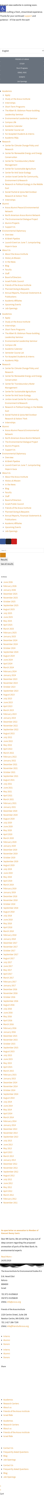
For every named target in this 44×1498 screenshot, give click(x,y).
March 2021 (8, 799)
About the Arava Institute (16, 254)
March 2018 (8, 931)
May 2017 (7, 970)
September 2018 (10, 908)
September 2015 (10, 1047)
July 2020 (7, 822)
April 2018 (7, 927)
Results (4, 559)
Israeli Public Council (14, 281)
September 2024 (10, 652)
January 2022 (9, 760)
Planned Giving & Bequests (17, 289)
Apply (7, 95)
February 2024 (9, 671)
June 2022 (8, 741)
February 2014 (9, 1121)
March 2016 (8, 1024)
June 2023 (8, 702)
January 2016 (9, 1032)
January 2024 (9, 675)
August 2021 (9, 780)
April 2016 (7, 1020)
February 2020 (9, 842)
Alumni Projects (12, 223)
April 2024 (7, 663)
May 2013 (7, 1148)
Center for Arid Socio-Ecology (18, 172)
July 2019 (7, 869)
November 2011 (10, 1202)
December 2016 (10, 989)
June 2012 (8, 1183)
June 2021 (8, 787)
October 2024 (9, 648)
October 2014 (9, 1090)
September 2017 (10, 954)
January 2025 (9, 636)
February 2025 (10, 632)
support (28, 16)
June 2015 (8, 1059)
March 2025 (8, 628)
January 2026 (9, 590)
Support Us (10, 227)
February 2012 (9, 1198)
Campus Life (10, 122)
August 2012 (9, 1175)
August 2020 (9, 818)
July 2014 (7, 1101)
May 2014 (7, 1109)
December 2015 (10, 1035)
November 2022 (10, 725)
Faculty (8, 269)
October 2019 (9, 857)
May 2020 (7, 830)
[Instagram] (8, 541)
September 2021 (10, 776)
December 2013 (10, 1129)
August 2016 (8, 1005)
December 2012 (10, 1163)
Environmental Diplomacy (14, 230)
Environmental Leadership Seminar (21, 118)
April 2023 (7, 706)
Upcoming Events (13, 304)
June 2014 (8, 1105)
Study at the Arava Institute (17, 99)
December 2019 (10, 849)
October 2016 (9, 997)
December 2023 (10, 679)
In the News (10, 261)
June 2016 (8, 1012)
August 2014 (8, 1098)
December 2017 (10, 942)
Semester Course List (14, 130)
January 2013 (9, 1160)
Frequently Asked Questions (16, 1452)
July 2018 (7, 915)
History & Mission (13, 258)
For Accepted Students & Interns (19, 134)
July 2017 (7, 962)
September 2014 (10, 1094)
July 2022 (7, 737)
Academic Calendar (13, 126)
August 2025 (9, 609)
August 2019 (8, 865)
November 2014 (10, 1086)
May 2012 (7, 1187)
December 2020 (10, 811)
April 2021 (7, 795)
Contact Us (8, 1448)
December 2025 (10, 593)
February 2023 (9, 714)
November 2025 (10, 597)
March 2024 (8, 667)
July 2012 (7, 1179)
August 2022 (9, 733)
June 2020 (8, 826)
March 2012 (8, 1195)
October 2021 (9, 772)
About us (7, 1407)
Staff (7, 273)
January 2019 (9, 892)
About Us (6, 250)
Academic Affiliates (13, 300)
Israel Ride (8, 1415)
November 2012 (10, 1167)
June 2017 (8, 966)
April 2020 (7, 834)
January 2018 (9, 939)
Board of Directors (13, 277)
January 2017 (9, 985)
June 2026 (8, 582)
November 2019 (10, 853)
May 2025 (7, 621)
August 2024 (9, 655)
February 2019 (9, 888)
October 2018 (9, 904)
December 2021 (10, 764)
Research (6, 141)
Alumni (5, 203)
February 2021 (9, 803)
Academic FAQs (12, 137)
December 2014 (10, 1082)
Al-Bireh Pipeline (12, 238)
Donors (6, 1344)
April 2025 (7, 624)
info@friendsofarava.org (18, 1326)
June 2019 (8, 873)
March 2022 (8, 752)
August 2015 (9, 1051)
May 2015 (7, 1063)
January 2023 (9, 717)
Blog (7, 265)
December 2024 (10, 640)
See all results (7, 564)
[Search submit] (3, 555)
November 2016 (10, 993)
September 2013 (10, 1136)
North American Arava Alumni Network (22, 215)
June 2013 (8, 1144)
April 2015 (7, 1067)
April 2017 (7, 973)
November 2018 (10, 900)
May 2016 (7, 1016)
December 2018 (10, 896)
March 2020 (8, 838)
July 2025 (7, 613)
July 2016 (7, 1008)
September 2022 (10, 729)
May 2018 (7, 923)
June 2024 (8, 659)
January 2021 (9, 807)
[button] (2, 1372)
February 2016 (9, 1028)
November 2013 (10, 1132)
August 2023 (9, 694)
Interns (6, 1336)
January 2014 (9, 1125)
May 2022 (7, 745)
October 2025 (9, 601)
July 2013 (7, 1140)
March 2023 (8, 710)
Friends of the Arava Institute (18, 285)
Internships (10, 102)
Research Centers (11, 1403)
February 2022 (10, 756)
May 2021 (7, 791)
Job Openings (11, 308)
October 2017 (9, 950)
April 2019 (7, 880)
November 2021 (10, 768)
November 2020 (10, 814)
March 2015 (8, 1070)
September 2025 (10, 605)
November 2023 (10, 683)
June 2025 (8, 617)
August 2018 (8, 911)
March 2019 (8, 884)
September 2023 (10, 690)
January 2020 (9, 845)
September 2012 (10, 1171)
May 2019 (7, 877)
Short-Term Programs (15, 106)
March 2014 (8, 1117)
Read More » (6, 1256)
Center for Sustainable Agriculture (20, 168)
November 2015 (10, 1039)
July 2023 (7, 698)
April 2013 (7, 1152)
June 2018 (8, 919)
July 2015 (7, 1055)
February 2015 (9, 1074)
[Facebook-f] (3, 541)
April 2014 (7, 1113)
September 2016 (10, 1001)
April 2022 (7, 748)
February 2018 (9, 935)
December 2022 (10, 721)
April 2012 (7, 1191)
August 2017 (9, 958)
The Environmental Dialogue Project (21, 219)
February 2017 (9, 981)
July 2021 (7, 783)
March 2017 (8, 977)
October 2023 (9, 686)
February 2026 (9, 586)
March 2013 (8, 1156)
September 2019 (10, 861)
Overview (9, 234)
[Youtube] (14, 541)
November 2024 (10, 644)
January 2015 (9, 1078)
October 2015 (9, 1043)
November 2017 (10, 946)
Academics (7, 91)
